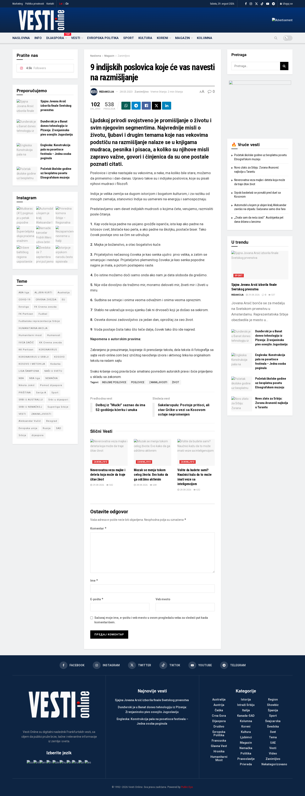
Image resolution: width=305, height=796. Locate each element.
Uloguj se (287, 3)
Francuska (219, 740)
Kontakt (50, 3)
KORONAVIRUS (48, 349)
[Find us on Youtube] (267, 4)
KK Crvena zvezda (50, 342)
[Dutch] (36, 762)
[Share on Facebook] (146, 106)
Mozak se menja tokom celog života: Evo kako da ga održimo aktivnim (151, 474)
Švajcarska (273, 721)
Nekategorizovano (274, 764)
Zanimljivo (124, 55)
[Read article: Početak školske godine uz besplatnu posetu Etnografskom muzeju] (27, 174)
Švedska (273, 726)
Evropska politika (103, 38)
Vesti (75, 38)
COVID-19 (24, 299)
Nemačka (245, 748)
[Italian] (69, 762)
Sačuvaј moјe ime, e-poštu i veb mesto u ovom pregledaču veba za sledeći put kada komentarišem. (151, 620)
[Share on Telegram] (136, 106)
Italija (246, 710)
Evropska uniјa (28, 428)
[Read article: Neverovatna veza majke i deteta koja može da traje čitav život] (109, 452)
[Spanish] (88, 762)
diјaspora (38, 435)
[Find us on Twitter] (256, 4)
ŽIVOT (175, 382)
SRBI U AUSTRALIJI (31, 399)
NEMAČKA (51, 378)
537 (273, 294)
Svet (273, 732)
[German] (56, 762)
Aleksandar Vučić (30, 421)
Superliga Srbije (58, 407)
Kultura (145, 38)
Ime (94, 580)
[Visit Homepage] (41, 20)
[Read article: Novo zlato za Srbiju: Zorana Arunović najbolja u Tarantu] (241, 403)
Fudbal (43, 314)
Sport (128, 38)
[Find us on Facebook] (246, 4)
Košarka (55, 364)
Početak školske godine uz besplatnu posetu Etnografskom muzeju (55, 173)
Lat (60, 3)
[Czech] (30, 762)
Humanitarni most (30, 335)
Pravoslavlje (246, 759)
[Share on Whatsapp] (126, 106)
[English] (42, 762)
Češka (219, 710)
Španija (273, 710)
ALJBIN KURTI (43, 292)
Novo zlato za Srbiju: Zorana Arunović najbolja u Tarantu (271, 403)
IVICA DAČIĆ (26, 342)
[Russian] (75, 762)
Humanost (53, 335)
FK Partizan (26, 314)
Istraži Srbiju (246, 705)
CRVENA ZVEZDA (46, 299)
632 (198, 489)
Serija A (41, 392)
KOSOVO (59, 357)
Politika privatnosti (34, 3)
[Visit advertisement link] (282, 20)
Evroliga (24, 307)
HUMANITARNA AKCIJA (33, 328)
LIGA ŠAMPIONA (29, 371)
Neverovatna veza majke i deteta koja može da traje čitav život (107, 474)
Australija (64, 292)
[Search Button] (275, 38)
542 (111, 485)
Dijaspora (56, 37)
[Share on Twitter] (156, 106)
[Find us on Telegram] (273, 4)
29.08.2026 (98, 485)
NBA (21, 378)
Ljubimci (246, 737)
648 (154, 485)
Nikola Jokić (27, 385)
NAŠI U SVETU (53, 371)
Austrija (219, 705)
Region (273, 699)
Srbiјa (22, 435)
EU (63, 299)
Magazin (182, 38)
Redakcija (106, 91)
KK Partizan (26, 349)
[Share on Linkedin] (166, 106)
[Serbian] (81, 762)
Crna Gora (219, 715)
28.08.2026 (142, 485)
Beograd (51, 421)
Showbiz (273, 705)
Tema (273, 737)
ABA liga (24, 292)
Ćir (67, 3)
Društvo (219, 726)
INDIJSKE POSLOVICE (114, 382)
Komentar (98, 528)
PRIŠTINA (25, 392)
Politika (245, 753)
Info (38, 38)
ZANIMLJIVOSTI (158, 382)
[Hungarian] (63, 762)
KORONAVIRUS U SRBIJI (34, 357)
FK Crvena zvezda (45, 307)
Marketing (17, 3)
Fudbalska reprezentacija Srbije (39, 321)
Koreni (162, 38)
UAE (273, 742)
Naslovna (21, 38)
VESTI (22, 414)
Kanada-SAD (246, 715)
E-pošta (97, 599)
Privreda (246, 764)
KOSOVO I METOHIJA (32, 364)
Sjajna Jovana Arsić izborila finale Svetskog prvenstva (55, 105)
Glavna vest (219, 746)
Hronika (219, 751)
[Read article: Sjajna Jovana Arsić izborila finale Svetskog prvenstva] (27, 106)
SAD (58, 428)
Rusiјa (47, 428)
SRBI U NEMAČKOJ (30, 407)
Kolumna (204, 38)
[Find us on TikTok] (262, 4)
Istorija (246, 699)
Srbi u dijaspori (58, 399)
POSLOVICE (137, 382)
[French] (49, 762)
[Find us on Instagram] (251, 4)
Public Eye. (187, 787)
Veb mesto (163, 599)
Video (273, 753)
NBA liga (34, 378)
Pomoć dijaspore (51, 385)
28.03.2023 (126, 91)
